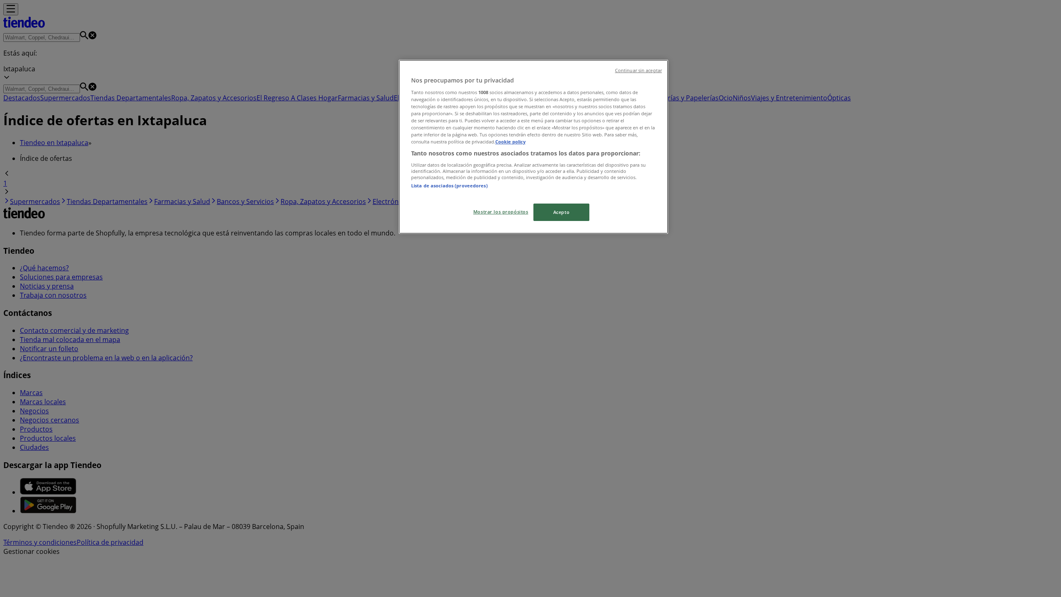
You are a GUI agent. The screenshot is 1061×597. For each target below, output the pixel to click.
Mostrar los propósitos (500, 212)
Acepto (561, 212)
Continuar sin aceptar (638, 70)
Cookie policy (510, 141)
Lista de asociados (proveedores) (449, 185)
